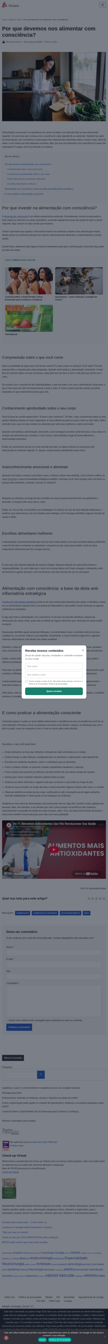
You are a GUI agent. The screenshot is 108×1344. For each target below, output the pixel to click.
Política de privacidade (58, 684)
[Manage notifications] (6, 1338)
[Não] (104, 1336)
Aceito (42, 1340)
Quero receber (54, 691)
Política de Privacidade (60, 1340)
